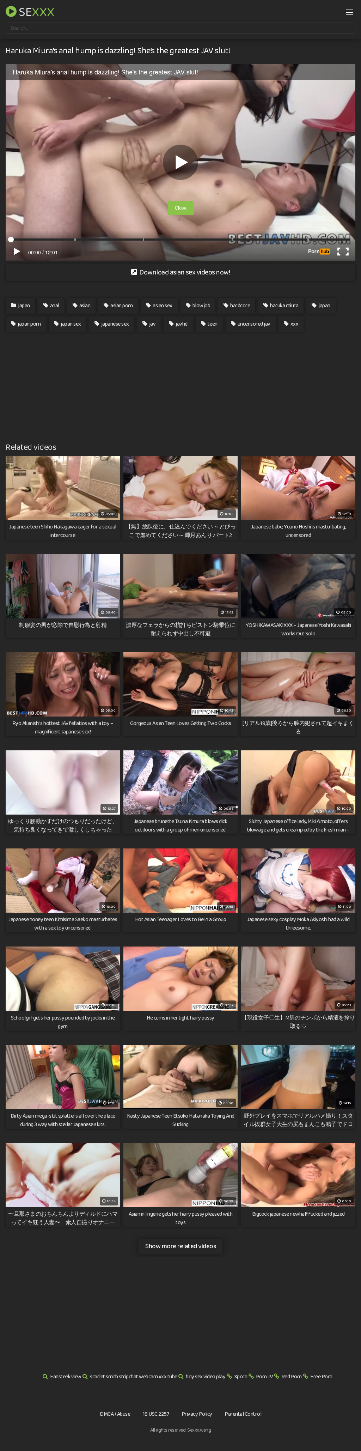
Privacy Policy (197, 1414)
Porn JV (264, 1376)
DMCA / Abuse (115, 1414)
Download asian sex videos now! (184, 272)
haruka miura (284, 305)
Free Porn (321, 1376)
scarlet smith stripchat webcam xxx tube (133, 1376)
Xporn (240, 1376)
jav (151, 324)
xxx (293, 324)
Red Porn (291, 1376)
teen (212, 324)
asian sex (162, 305)
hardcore (240, 305)
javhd (181, 324)
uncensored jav (253, 324)
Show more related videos (180, 1246)
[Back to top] (341, 1428)
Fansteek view (65, 1376)
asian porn (121, 305)
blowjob (200, 305)
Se (36, 11)
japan (23, 305)
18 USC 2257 (156, 1414)
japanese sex (114, 324)
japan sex (70, 324)
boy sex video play (205, 1376)
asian (84, 305)
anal (54, 305)
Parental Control (243, 1414)
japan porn (29, 324)
